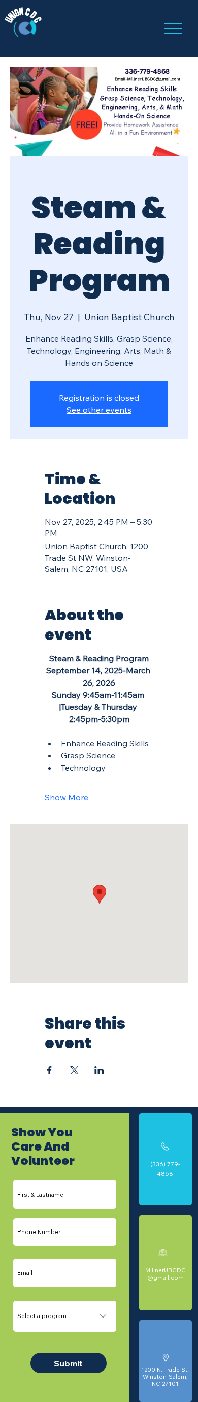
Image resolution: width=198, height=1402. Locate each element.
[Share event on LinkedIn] (99, 1070)
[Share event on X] (74, 1070)
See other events (99, 410)
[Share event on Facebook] (49, 1070)
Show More (66, 797)
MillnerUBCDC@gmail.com (165, 1273)
